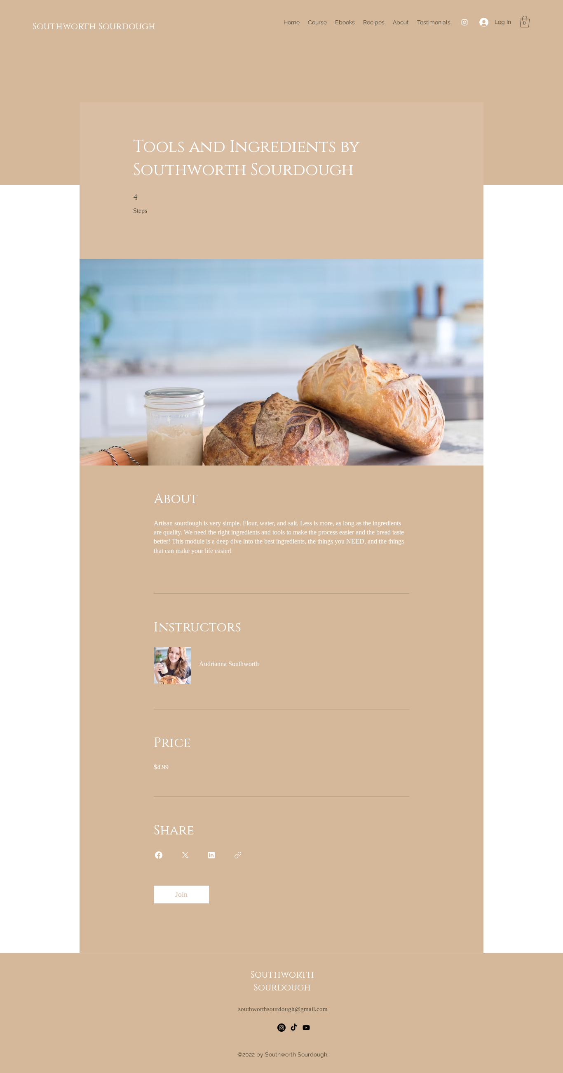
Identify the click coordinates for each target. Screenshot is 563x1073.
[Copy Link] (238, 855)
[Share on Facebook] (159, 855)
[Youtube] (306, 1027)
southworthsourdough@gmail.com (283, 1009)
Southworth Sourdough (94, 27)
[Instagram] (464, 22)
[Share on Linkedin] (211, 855)
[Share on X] (185, 855)
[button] (525, 22)
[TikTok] (294, 1027)
